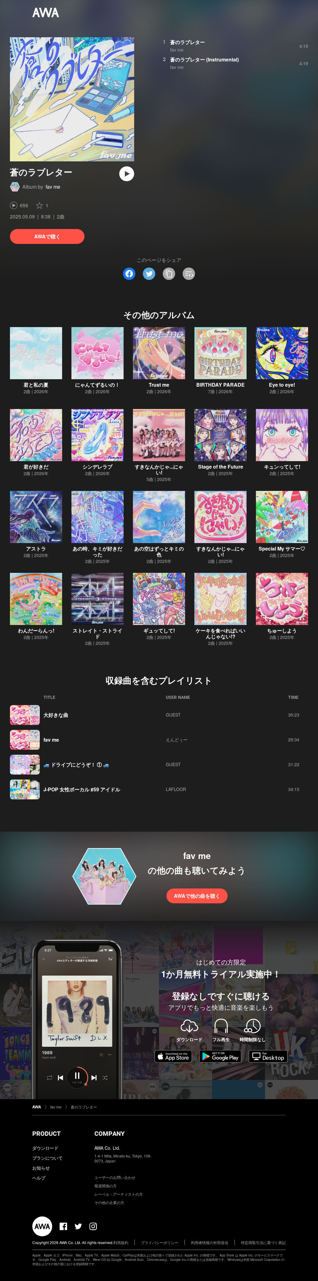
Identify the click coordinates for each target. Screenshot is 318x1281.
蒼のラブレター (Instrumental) (204, 59)
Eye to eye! (282, 384)
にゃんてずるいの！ (97, 384)
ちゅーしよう (282, 630)
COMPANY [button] (109, 1133)
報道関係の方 (105, 1185)
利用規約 (120, 1242)
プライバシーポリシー (159, 1242)
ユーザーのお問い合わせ (114, 1177)
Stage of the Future (220, 466)
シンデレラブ (97, 466)
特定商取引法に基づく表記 (263, 1242)
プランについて (47, 1158)
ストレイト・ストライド (97, 633)
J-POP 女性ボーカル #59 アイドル (81, 789)
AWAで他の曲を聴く (197, 895)
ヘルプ (38, 1178)
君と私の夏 (36, 384)
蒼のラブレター (187, 42)
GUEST (173, 715)
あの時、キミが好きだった (97, 551)
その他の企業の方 (109, 1202)
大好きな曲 (55, 714)
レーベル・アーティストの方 (118, 1194)
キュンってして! (282, 466)
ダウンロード (45, 1148)
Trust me (159, 384)
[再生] (126, 173)
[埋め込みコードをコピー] (189, 273)
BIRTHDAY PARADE (220, 384)
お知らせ (41, 1168)
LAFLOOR (176, 789)
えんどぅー (177, 739)
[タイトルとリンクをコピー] (169, 273)
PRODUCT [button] (46, 1133)
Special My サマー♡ (282, 548)
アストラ (36, 548)
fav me (53, 186)
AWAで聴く (47, 236)
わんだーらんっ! (36, 630)
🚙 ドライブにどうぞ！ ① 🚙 (76, 764)
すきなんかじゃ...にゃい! (159, 469)
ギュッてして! (159, 630)
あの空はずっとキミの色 (159, 551)
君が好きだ (36, 466)
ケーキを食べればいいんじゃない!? (220, 633)
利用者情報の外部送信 (209, 1242)
